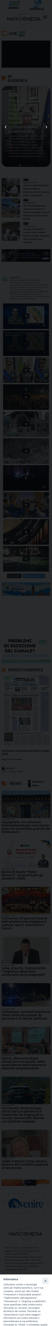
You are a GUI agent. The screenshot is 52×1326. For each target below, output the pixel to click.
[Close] (45, 1281)
